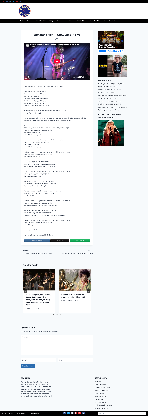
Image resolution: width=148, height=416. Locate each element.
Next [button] (123, 73)
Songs (51, 21)
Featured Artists (40, 21)
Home (22, 21)
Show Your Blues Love (97, 21)
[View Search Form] (144, 1)
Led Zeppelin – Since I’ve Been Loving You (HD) (37, 252)
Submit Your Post (100, 385)
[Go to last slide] (25, 291)
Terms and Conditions (102, 390)
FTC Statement (100, 399)
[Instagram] (10, 1)
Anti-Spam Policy (100, 402)
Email (61, 360)
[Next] (88, 291)
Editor (28, 308)
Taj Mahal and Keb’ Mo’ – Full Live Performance (77, 252)
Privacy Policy (99, 393)
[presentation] (39, 280)
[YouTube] (3, 1)
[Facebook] (6, 1)
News (29, 21)
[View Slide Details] (112, 66)
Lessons (70, 21)
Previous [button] (120, 73)
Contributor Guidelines (102, 387)
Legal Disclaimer (100, 396)
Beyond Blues (81, 21)
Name (24, 360)
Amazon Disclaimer (101, 408)
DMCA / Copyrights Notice (104, 405)
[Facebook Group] (20, 1)
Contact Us (98, 382)
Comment (25, 337)
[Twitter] (13, 1)
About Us (111, 21)
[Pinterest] (16, 1)
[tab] (53, 314)
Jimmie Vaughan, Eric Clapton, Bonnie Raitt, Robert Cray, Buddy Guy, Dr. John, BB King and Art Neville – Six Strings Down (38, 300)
